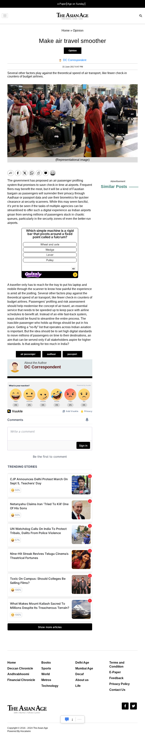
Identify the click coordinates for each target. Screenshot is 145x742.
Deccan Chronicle (20, 668)
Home (11, 662)
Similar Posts (114, 186)
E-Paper (115, 672)
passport (72, 354)
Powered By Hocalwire (19, 731)
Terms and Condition (116, 664)
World (45, 674)
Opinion (73, 50)
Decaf (79, 674)
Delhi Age (82, 662)
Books (46, 662)
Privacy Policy (119, 684)
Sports (46, 668)
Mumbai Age (84, 668)
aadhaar (51, 354)
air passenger (28, 354)
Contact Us (117, 689)
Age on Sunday (75, 3)
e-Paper (61, 3)
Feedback (116, 678)
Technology (49, 685)
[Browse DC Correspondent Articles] (15, 367)
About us (82, 680)
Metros (46, 680)
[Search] (141, 16)
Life (78, 685)
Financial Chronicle (21, 680)
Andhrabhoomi (18, 674)
